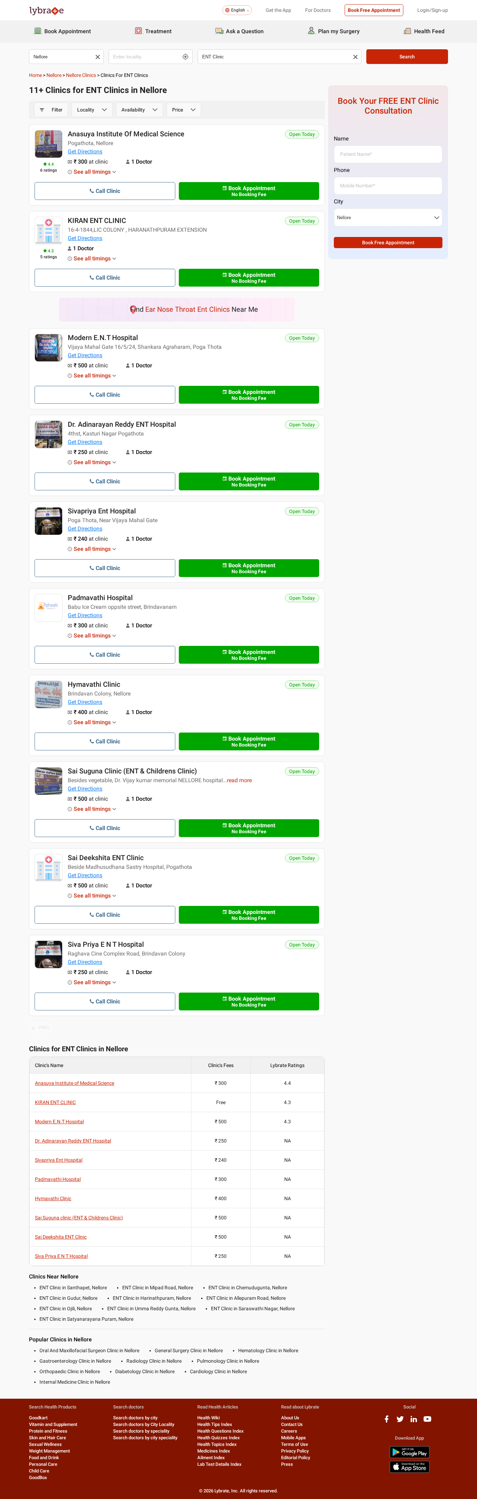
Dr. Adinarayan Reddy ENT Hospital (122, 424)
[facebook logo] (386, 1421)
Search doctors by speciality (141, 1431)
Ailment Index (211, 1457)
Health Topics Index (217, 1444)
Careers (289, 1431)
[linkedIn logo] (414, 1421)
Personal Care (43, 1464)
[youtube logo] (427, 1421)
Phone (342, 170)
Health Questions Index (220, 1431)
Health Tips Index (214, 1424)
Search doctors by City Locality (143, 1424)
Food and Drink (44, 1457)
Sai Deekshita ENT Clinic (106, 857)
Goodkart (38, 1417)
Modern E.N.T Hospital (103, 337)
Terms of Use (294, 1444)
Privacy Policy (295, 1451)
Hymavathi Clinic (94, 684)
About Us (290, 1417)
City (338, 201)
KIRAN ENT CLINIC (97, 220)
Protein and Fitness (48, 1431)
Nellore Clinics (81, 75)
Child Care (39, 1470)
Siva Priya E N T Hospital (106, 944)
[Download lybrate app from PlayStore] (409, 1457)
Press (287, 1464)
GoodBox (38, 1477)
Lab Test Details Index (219, 1464)
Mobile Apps (293, 1437)
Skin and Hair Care (47, 1437)
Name (341, 138)
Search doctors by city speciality (145, 1437)
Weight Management (49, 1451)
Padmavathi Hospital (100, 597)
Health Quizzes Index (218, 1437)
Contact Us (292, 1424)
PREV (44, 1027)
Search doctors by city (135, 1417)
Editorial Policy (295, 1457)
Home (35, 75)
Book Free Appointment (374, 10)
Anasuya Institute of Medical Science (126, 134)
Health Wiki (208, 1417)
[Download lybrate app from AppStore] (409, 1471)
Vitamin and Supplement (53, 1424)
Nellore (53, 75)
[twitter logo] (400, 1421)
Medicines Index (213, 1451)
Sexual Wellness (45, 1444)
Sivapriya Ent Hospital (102, 511)
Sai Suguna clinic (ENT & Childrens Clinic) (132, 771)
